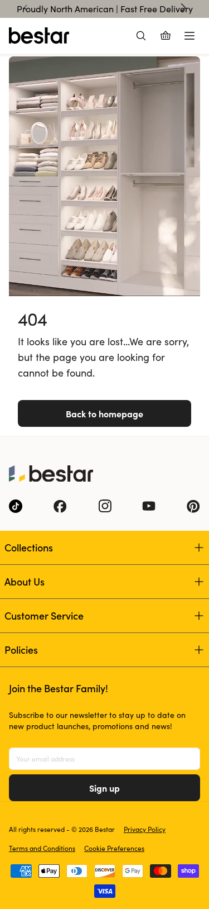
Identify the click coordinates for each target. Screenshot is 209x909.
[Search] (141, 36)
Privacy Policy (145, 829)
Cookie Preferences (114, 848)
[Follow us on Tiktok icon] (15, 506)
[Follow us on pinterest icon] (193, 506)
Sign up (104, 788)
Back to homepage (104, 413)
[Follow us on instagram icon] (104, 506)
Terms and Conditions (42, 848)
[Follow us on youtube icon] (148, 506)
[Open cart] (165, 36)
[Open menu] (189, 35)
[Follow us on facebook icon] (60, 506)
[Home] (39, 35)
